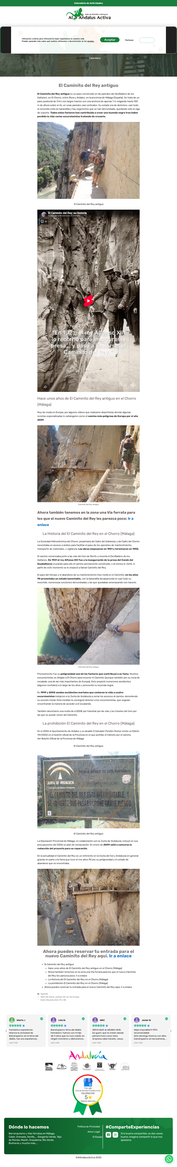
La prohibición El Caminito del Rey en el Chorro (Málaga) (78, 983)
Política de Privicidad (88, 1126)
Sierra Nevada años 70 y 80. (54, 1000)
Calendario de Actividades (88, 3)
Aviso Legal (94, 1131)
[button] (171, 1031)
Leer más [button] (13, 1043)
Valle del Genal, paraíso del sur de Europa (60, 997)
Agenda (44, 994)
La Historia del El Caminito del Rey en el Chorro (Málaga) (78, 979)
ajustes (90, 41)
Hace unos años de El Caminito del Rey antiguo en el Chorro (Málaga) (85, 968)
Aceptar (109, 40)
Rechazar (129, 40)
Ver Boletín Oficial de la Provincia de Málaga (60, 738)
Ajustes (147, 40)
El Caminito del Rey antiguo (59, 964)
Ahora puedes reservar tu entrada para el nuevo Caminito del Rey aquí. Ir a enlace (88, 987)
